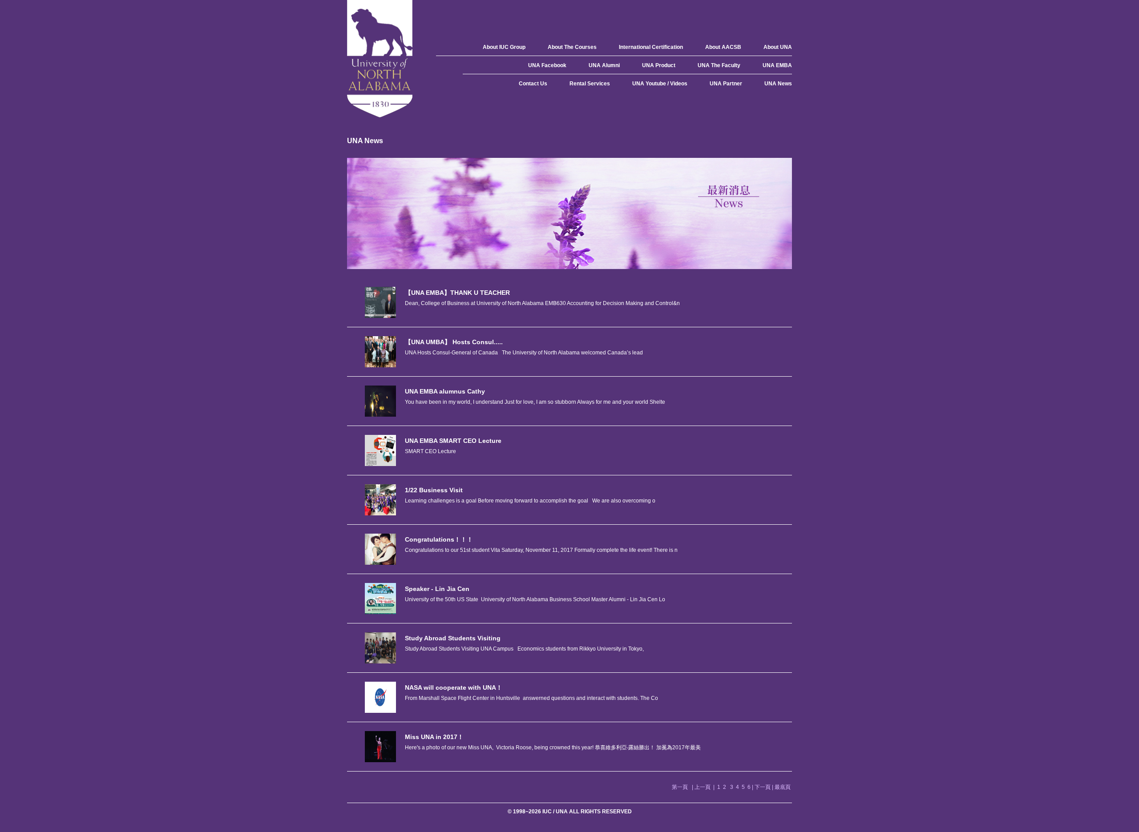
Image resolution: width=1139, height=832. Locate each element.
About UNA (777, 47)
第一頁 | (683, 787)
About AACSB (723, 47)
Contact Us (533, 83)
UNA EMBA (777, 65)
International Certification (651, 47)
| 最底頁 (782, 787)
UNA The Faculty (719, 65)
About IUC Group (504, 47)
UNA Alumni (604, 65)
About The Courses (572, 47)
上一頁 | (705, 787)
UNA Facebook (547, 65)
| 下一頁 (762, 787)
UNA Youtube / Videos (659, 83)
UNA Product (658, 65)
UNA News (778, 83)
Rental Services (590, 83)
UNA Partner (726, 83)
